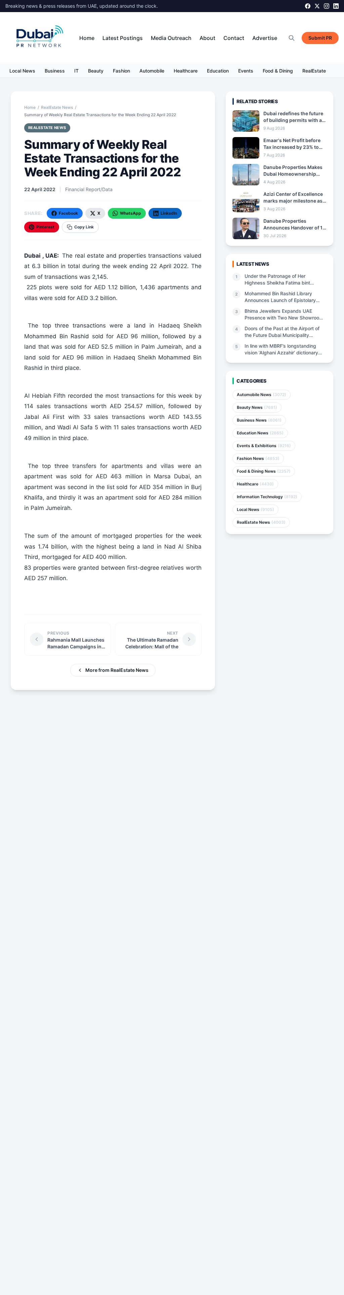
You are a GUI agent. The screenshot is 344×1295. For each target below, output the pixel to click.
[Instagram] (326, 6)
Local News (22, 71)
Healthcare (186, 71)
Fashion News (258, 458)
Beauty (95, 71)
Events (245, 71)
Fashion (121, 71)
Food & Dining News (264, 471)
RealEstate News (57, 107)
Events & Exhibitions (264, 445)
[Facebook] (307, 6)
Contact (233, 38)
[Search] (292, 38)
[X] (317, 6)
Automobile (151, 71)
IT (76, 71)
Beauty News (257, 407)
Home (86, 38)
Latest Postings (122, 38)
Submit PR (320, 38)
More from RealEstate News (116, 670)
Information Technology (267, 496)
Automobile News (261, 394)
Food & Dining (278, 71)
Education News (260, 432)
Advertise (264, 38)
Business (55, 71)
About (207, 38)
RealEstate (314, 71)
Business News (259, 420)
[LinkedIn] (336, 6)
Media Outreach (171, 38)
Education (218, 71)
